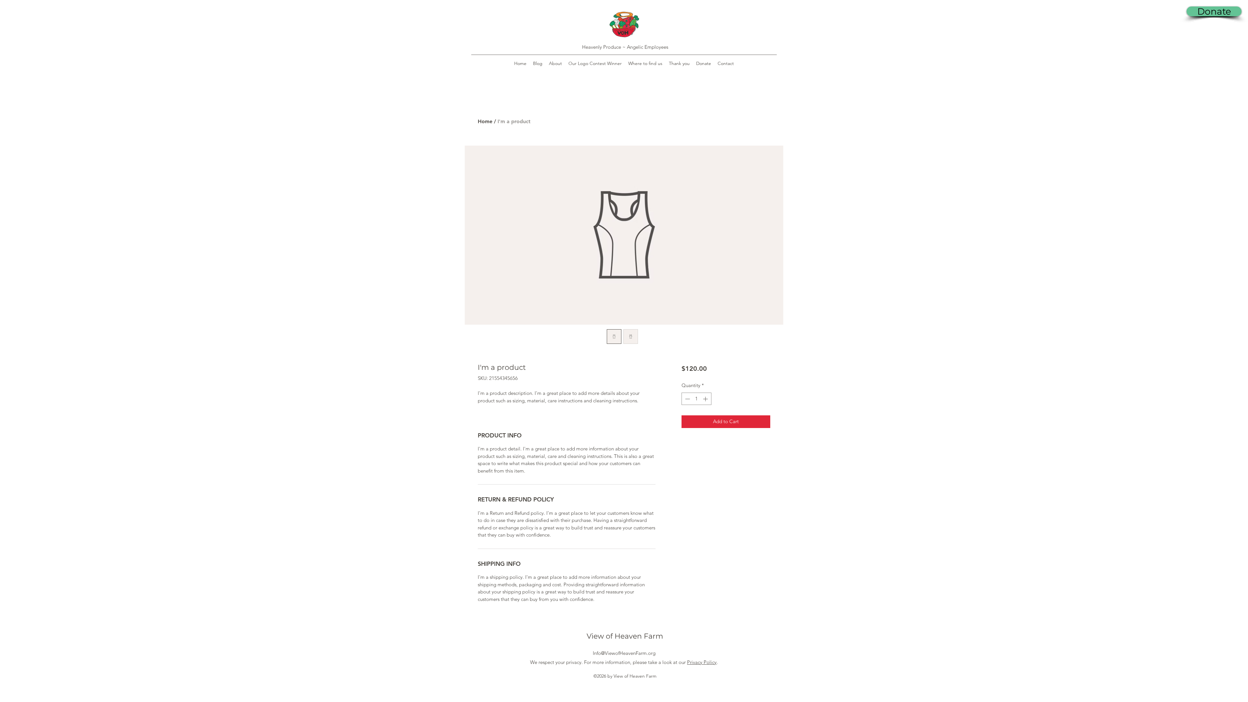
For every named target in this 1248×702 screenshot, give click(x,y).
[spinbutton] (696, 399)
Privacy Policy (702, 662)
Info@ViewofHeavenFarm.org (624, 653)
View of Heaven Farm (625, 636)
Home (485, 121)
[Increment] (706, 399)
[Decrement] (686, 399)
